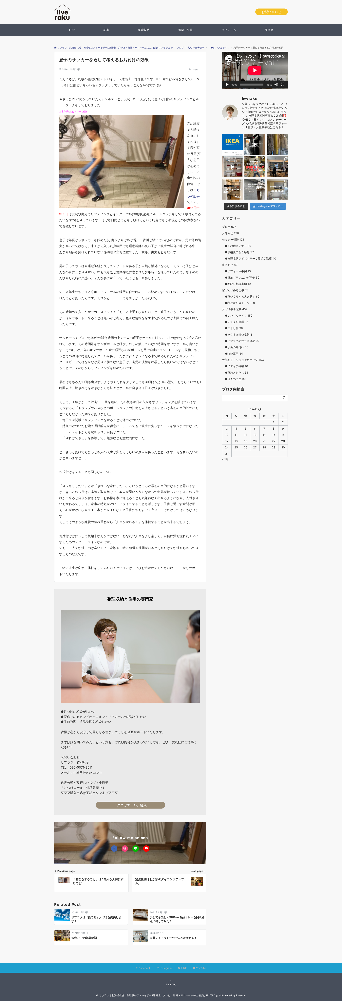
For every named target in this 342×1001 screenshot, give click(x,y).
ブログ (229, 226)
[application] (255, 70)
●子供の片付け (235, 347)
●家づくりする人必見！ (240, 296)
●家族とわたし (235, 372)
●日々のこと (234, 379)
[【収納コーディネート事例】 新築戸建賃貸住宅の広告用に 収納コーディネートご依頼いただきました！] (232, 189)
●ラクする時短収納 (238, 334)
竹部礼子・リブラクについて (243, 360)
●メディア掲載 (235, 366)
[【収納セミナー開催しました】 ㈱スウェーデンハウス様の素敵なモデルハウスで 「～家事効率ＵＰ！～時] (277, 166)
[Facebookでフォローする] (114, 848)
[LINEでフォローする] (135, 848)
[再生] (227, 85)
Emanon (241, 995)
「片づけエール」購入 (130, 805)
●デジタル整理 (235, 322)
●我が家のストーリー (238, 302)
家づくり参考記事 (235, 290)
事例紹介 (230, 264)
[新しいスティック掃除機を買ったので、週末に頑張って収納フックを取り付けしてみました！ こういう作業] (254, 144)
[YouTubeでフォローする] (146, 848)
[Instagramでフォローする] (125, 848)
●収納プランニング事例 (240, 277)
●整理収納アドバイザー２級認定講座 (249, 258)
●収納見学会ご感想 (238, 252)
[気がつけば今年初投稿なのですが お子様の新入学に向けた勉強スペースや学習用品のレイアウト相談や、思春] (254, 166)
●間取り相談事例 (236, 283)
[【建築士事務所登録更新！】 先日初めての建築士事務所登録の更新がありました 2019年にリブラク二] (254, 189)
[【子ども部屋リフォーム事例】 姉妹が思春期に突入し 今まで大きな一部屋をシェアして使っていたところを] (277, 189)
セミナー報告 (233, 239)
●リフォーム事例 (236, 271)
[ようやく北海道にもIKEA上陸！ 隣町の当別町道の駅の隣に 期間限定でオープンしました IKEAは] (232, 144)
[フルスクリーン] (283, 85)
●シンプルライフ (237, 315)
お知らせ (230, 233)
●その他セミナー (236, 245)
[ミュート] (276, 85)
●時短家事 (232, 353)
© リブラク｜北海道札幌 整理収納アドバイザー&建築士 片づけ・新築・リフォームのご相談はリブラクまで (158, 995)
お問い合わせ (271, 12)
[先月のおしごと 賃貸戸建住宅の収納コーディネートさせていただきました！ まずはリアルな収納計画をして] (232, 166)
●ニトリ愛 (232, 328)
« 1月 (225, 459)
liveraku (196, 69)
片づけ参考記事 (235, 309)
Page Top (171, 984)
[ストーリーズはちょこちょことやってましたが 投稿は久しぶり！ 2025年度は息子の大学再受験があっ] (277, 144)
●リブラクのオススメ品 (240, 341)
